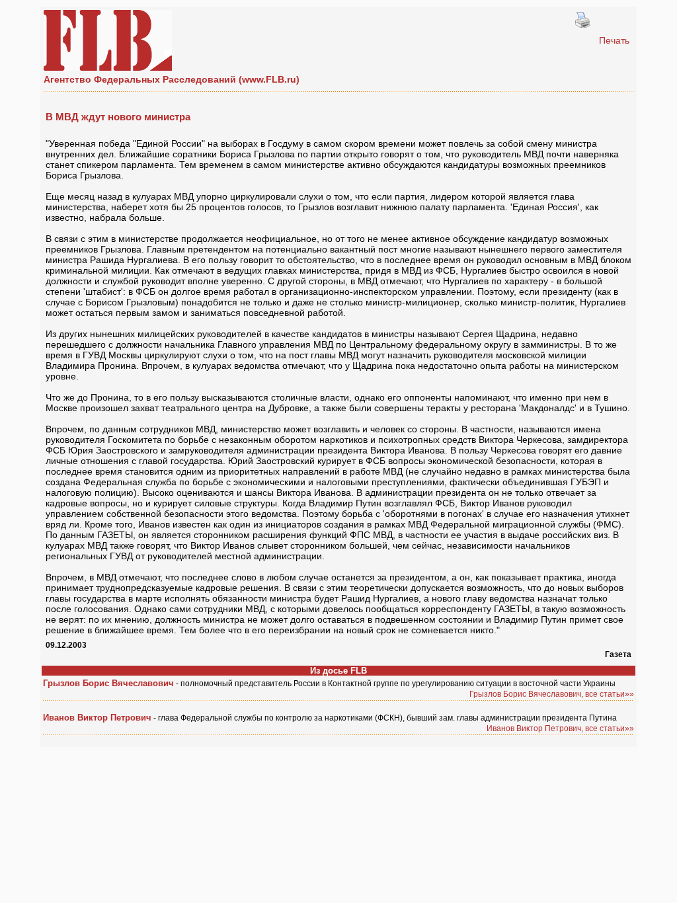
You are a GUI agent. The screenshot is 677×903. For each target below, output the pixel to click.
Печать (614, 40)
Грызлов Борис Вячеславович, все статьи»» (551, 694)
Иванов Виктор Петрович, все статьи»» (560, 728)
